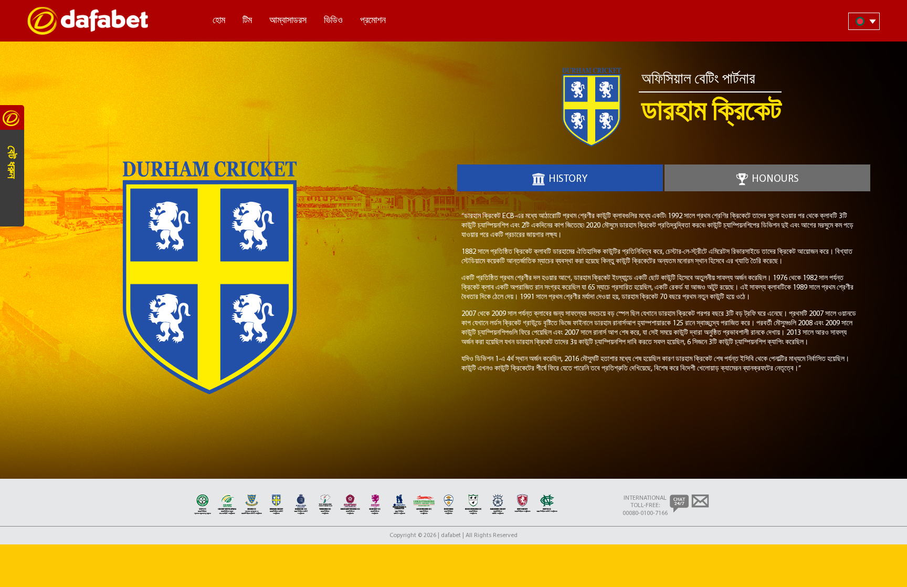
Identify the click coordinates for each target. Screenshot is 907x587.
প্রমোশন (373, 21)
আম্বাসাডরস (288, 21)
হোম (219, 21)
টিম (247, 21)
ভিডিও (333, 21)
